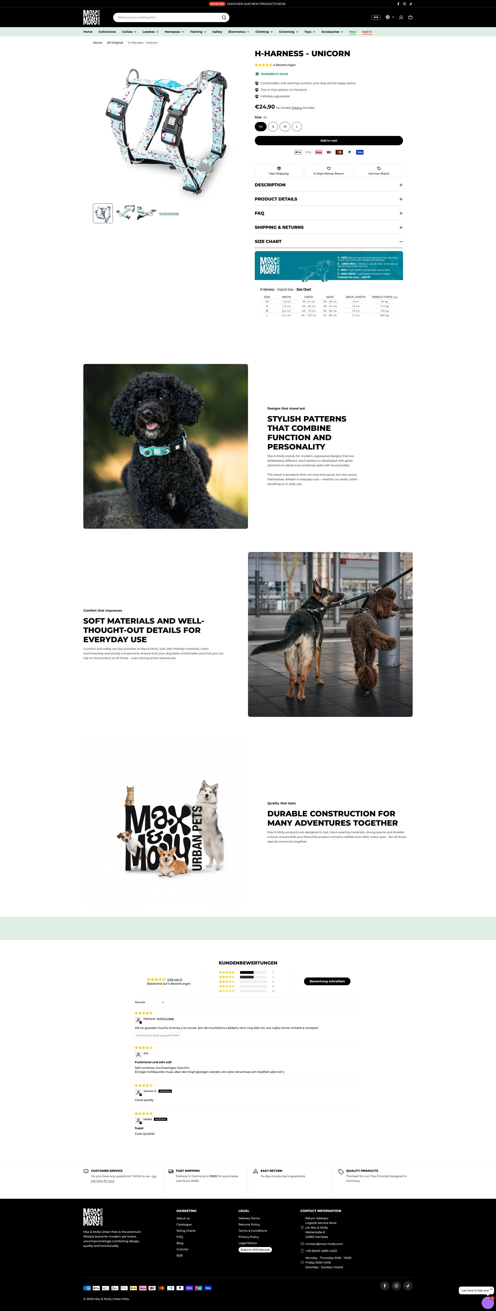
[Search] (224, 17)
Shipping (297, 107)
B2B (376, 17)
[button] (264, 65)
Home (97, 42)
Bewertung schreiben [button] (327, 981)
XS (261, 126)
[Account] (401, 17)
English (389, 17)
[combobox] (171, 17)
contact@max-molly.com (324, 1244)
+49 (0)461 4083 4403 (321, 1251)
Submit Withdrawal (255, 1249)
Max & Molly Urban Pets (111, 1299)
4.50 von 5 (174, 979)
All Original (115, 42)
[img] (143, 1013)
